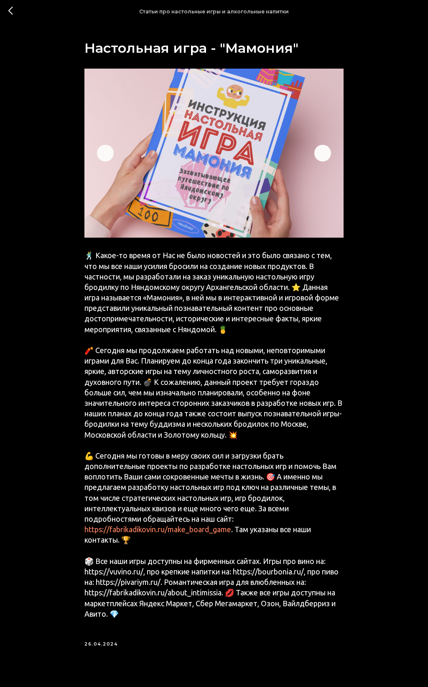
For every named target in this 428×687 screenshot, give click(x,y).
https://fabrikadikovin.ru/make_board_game (157, 529)
